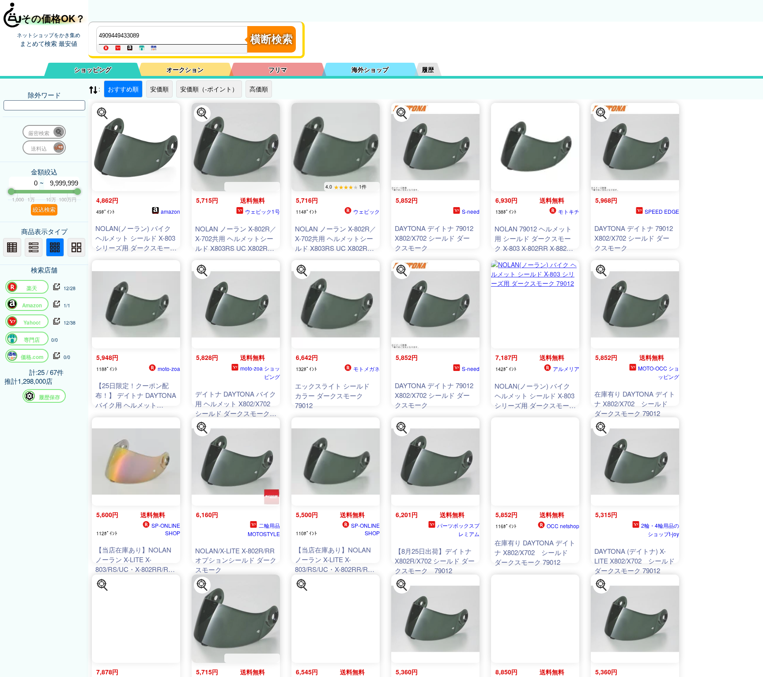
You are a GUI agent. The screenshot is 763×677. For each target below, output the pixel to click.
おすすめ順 (123, 88)
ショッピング (92, 69)
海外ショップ (370, 69)
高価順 (258, 88)
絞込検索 (44, 209)
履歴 (428, 69)
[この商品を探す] (102, 113)
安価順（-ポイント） (209, 88)
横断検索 (271, 39)
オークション (185, 69)
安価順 (159, 88)
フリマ (277, 69)
